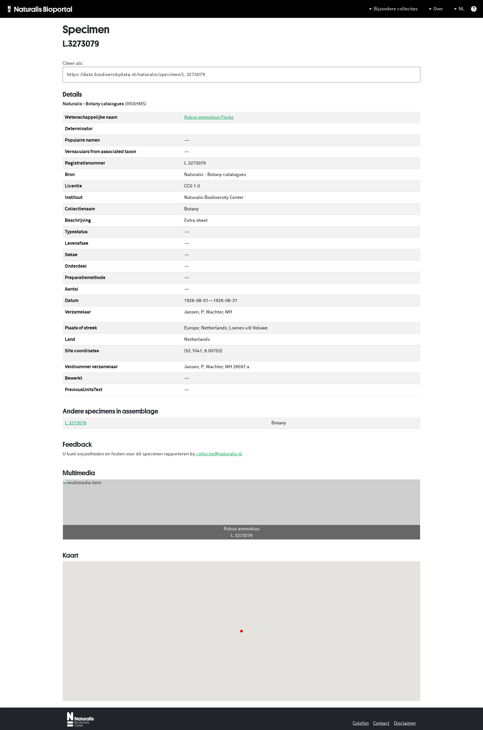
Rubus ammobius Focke (209, 117)
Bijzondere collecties (396, 9)
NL (462, 9)
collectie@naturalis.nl (219, 454)
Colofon (361, 723)
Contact (381, 723)
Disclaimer (405, 723)
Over (438, 9)
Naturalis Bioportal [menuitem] (43, 9)
